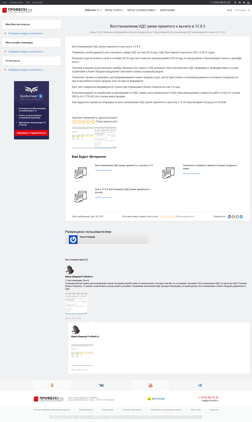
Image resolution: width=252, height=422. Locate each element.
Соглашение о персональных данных (166, 410)
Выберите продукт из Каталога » (26, 33)
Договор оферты (86, 410)
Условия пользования (132, 410)
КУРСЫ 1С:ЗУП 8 (113, 10)
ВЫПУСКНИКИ (167, 10)
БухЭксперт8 (37, 2)
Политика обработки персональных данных (52, 410)
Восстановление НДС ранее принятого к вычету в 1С (124, 165)
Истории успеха (16, 2)
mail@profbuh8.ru (210, 400)
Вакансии (214, 410)
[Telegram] (241, 216)
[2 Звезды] (79, 121)
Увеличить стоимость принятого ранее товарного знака (210, 167)
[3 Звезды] (83, 121)
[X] (237, 216)
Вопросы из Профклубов (115, 32)
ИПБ (27, 2)
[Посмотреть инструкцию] (248, 10)
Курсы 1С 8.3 (96, 32)
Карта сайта (196, 410)
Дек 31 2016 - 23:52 (79, 370)
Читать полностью (103, 170)
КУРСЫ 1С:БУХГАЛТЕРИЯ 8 (141, 10)
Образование (107, 410)
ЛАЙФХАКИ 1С (92, 10)
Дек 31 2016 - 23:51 (73, 318)
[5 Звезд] (93, 121)
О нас (4, 2)
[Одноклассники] (233, 216)
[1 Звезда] (74, 121)
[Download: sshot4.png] (76, 303)
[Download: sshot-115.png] (82, 355)
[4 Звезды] (88, 121)
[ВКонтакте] (229, 216)
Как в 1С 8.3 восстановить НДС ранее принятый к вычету (122, 191)
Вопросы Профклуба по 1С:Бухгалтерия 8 (149, 32)
